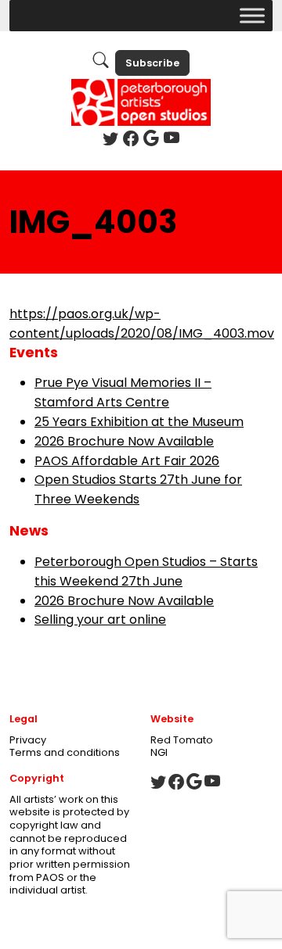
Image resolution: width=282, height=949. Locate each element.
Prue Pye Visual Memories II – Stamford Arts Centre (123, 392)
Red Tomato (181, 740)
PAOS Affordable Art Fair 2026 (126, 461)
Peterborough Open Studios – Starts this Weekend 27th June (146, 571)
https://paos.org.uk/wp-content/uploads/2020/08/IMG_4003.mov (141, 323)
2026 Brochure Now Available (124, 441)
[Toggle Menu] (252, 15)
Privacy (27, 740)
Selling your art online (100, 619)
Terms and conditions (64, 752)
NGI (159, 752)
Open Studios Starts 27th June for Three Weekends (138, 489)
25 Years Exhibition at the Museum (139, 422)
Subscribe (152, 63)
